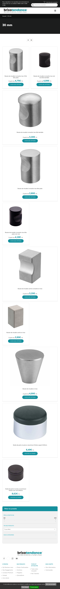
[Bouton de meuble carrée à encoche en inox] (30, 266)
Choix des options (15, 84)
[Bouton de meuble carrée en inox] (15, 316)
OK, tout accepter (51, 584)
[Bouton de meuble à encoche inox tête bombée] (30, 110)
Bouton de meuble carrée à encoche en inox (30, 289)
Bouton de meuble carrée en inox (15, 332)
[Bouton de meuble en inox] (30, 366)
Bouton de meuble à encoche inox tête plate (30, 188)
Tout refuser (25, 587)
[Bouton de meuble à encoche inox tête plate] (30, 166)
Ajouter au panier (30, 453)
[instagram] (12, 558)
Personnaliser (34, 587)
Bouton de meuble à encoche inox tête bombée (30, 132)
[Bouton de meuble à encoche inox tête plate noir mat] (15, 216)
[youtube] (16, 558)
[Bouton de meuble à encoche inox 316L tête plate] (15, 60)
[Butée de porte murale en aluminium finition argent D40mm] (30, 422)
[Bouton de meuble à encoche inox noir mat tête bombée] (44, 60)
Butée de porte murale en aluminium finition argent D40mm (30, 445)
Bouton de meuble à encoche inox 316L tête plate (16, 77)
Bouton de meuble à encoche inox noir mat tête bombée (44, 77)
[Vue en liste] (31, 40)
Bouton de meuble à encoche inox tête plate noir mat (16, 233)
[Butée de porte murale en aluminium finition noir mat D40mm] (15, 472)
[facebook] (4, 558)
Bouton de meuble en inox (30, 389)
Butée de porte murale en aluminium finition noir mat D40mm (15, 489)
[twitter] (8, 558)
